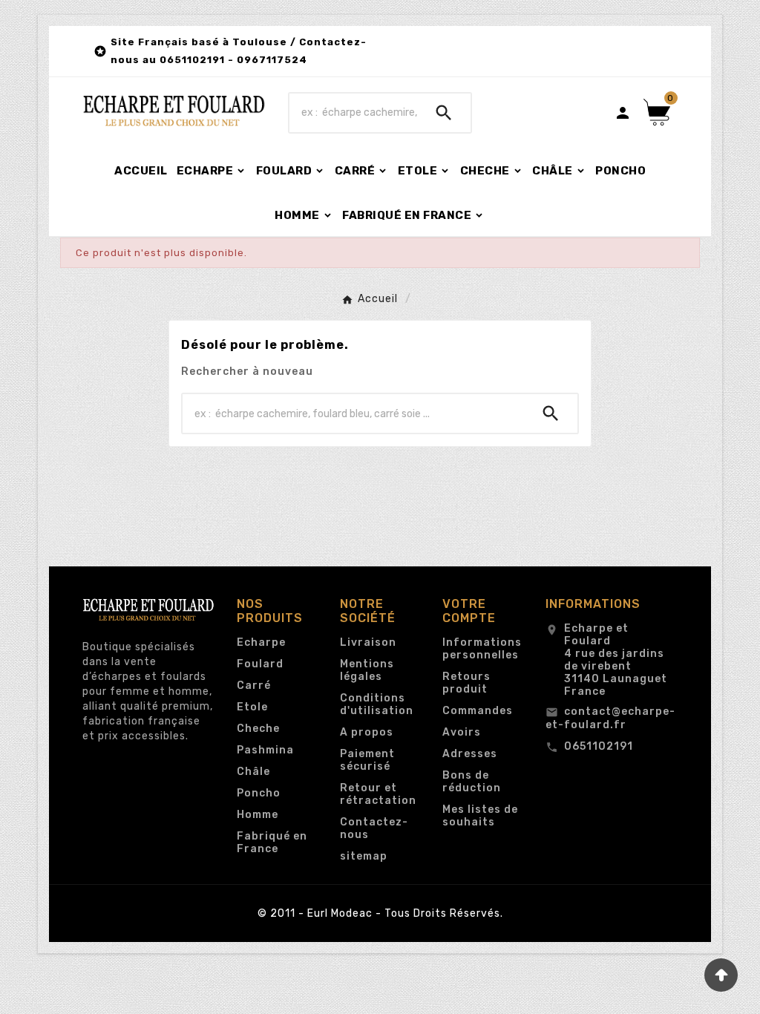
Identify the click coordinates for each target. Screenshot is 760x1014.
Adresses (469, 754)
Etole (252, 707)
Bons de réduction (471, 781)
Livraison (368, 642)
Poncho (259, 793)
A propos (366, 732)
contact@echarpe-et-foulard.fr (610, 718)
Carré (254, 685)
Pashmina (265, 750)
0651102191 (598, 746)
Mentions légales (367, 670)
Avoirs (461, 732)
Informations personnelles (482, 648)
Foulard (260, 664)
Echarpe (261, 642)
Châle (253, 771)
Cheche (258, 728)
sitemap (363, 856)
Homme (257, 814)
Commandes (477, 710)
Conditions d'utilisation (376, 704)
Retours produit (466, 683)
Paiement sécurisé (367, 760)
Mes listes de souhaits (480, 815)
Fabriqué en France (272, 842)
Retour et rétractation (378, 794)
